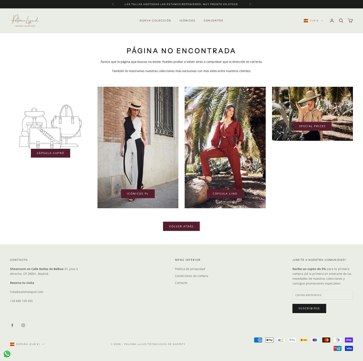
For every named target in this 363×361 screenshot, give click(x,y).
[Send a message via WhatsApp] (7, 354)
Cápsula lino (225, 193)
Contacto (181, 283)
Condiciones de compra (191, 276)
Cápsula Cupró (50, 153)
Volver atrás (181, 226)
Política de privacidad (190, 269)
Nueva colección (155, 20)
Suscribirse (309, 308)
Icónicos (187, 20)
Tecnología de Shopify (167, 344)
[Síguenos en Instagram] (23, 325)
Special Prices (312, 126)
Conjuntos (213, 20)
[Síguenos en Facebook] (12, 325)
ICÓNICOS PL (138, 193)
